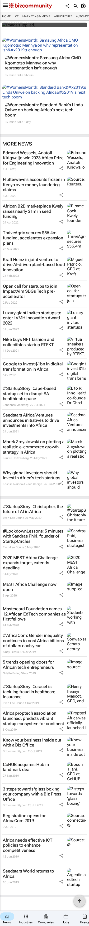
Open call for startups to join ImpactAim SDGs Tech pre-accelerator (30, 291)
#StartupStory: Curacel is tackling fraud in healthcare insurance (29, 691)
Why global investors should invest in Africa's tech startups (31, 475)
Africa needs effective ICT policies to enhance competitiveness (27, 845)
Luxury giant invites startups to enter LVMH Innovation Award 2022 (32, 317)
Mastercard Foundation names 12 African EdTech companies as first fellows (34, 613)
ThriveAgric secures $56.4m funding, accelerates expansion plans (33, 237)
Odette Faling (11, 673)
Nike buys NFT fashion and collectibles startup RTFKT (28, 342)
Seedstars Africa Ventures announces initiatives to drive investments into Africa (31, 420)
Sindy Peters (11, 652)
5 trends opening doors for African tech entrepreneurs (28, 664)
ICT (16, 16)
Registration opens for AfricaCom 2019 (24, 818)
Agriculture (63, 16)
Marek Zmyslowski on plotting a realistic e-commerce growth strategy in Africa (34, 446)
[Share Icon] (61, 168)
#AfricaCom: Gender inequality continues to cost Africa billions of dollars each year (33, 640)
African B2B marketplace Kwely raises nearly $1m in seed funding (33, 211)
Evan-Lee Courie (13, 517)
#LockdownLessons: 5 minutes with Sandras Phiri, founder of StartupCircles (33, 536)
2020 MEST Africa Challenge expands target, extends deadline (30, 562)
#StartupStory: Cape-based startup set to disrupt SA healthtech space (29, 393)
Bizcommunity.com (15, 751)
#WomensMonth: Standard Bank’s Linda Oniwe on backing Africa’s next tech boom (44, 109)
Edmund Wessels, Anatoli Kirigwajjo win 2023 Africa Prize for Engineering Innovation (33, 157)
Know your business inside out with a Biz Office (32, 742)
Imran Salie (16, 75)
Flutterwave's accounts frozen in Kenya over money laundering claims (34, 184)
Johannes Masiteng (15, 405)
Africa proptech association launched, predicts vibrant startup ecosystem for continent (33, 718)
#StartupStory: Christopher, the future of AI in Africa (33, 509)
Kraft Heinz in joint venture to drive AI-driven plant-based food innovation (34, 264)
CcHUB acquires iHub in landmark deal (26, 767)
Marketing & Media (36, 16)
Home (6, 16)
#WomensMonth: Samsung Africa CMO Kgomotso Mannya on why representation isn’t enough (43, 62)
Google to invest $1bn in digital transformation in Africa (33, 366)
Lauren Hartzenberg (16, 458)
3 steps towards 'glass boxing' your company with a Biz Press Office (32, 794)
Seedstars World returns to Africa (28, 873)
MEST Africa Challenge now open (29, 587)
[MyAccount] (84, 6)
